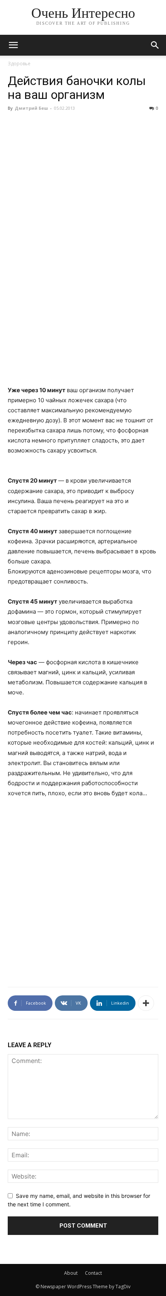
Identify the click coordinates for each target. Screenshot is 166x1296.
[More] (146, 1003)
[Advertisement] (83, 301)
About (71, 1273)
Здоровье (19, 63)
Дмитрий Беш (31, 108)
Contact (93, 1273)
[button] (155, 45)
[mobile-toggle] (13, 45)
